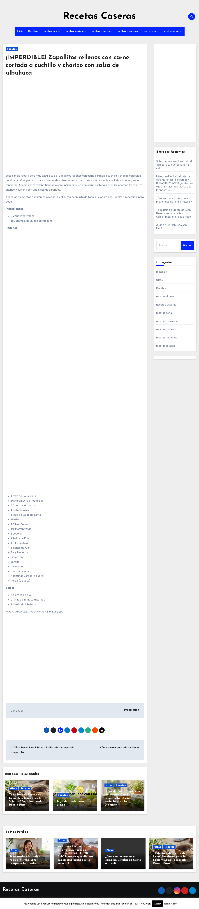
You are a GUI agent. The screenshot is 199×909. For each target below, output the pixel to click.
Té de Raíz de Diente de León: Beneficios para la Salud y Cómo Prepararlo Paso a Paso (174, 213)
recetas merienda (75, 31)
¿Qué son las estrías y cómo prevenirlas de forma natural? (123, 860)
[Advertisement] (75, 108)
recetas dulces (51, 31)
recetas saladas (172, 31)
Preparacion (131, 709)
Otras (13, 788)
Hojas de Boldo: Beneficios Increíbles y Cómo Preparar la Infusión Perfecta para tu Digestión (122, 798)
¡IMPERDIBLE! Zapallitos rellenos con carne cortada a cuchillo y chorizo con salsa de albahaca (67, 65)
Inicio (20, 31)
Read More (170, 903)
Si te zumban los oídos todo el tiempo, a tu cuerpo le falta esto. (174, 165)
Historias (161, 271)
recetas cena (150, 31)
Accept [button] (157, 904)
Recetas (33, 31)
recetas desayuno (101, 31)
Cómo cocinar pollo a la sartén (118, 747)
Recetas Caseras (99, 16)
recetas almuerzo (127, 31)
